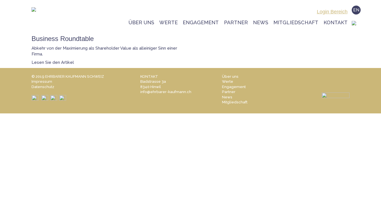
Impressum (42, 81)
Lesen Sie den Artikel (53, 62)
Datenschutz (43, 87)
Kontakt (336, 22)
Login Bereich (332, 11)
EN (356, 10)
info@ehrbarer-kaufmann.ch (165, 92)
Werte (168, 22)
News (260, 22)
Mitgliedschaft (295, 22)
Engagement (201, 22)
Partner (236, 22)
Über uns (141, 22)
